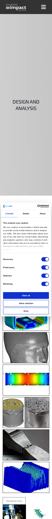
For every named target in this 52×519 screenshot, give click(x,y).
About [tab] (43, 213)
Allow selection (26, 303)
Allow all (26, 295)
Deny (26, 311)
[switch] (45, 267)
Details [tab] (26, 213)
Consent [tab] (9, 213)
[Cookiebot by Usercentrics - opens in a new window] (37, 206)
